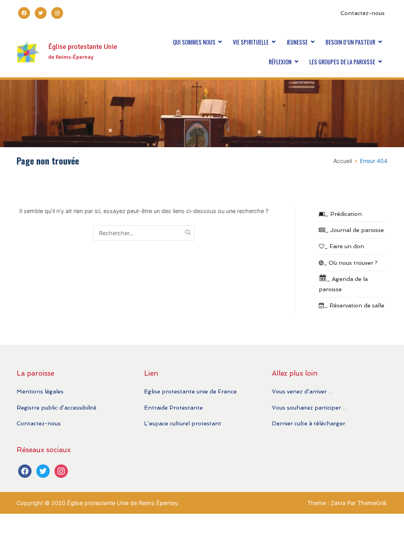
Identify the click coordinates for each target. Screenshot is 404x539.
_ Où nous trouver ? (351, 262)
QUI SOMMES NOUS (194, 42)
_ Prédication (343, 213)
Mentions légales (40, 391)
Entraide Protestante (173, 407)
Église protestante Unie (82, 47)
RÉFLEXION (280, 62)
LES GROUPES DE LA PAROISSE (342, 62)
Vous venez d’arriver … (303, 391)
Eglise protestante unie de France (190, 391)
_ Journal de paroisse (354, 229)
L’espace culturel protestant (182, 423)
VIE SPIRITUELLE (251, 42)
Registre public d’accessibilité (56, 407)
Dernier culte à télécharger (308, 423)
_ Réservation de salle (354, 305)
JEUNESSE (297, 42)
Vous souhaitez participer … (310, 407)
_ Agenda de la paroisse (343, 283)
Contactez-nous (362, 12)
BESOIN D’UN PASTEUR (350, 42)
